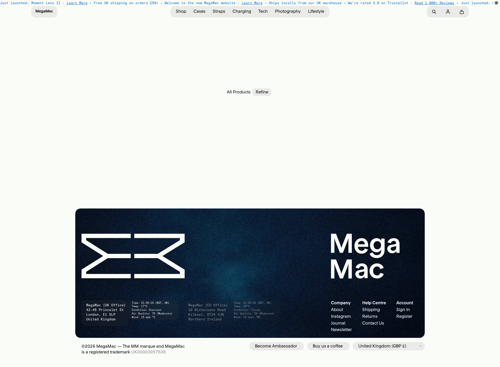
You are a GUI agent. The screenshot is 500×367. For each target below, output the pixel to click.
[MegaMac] (44, 11)
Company (341, 302)
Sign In (403, 309)
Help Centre (374, 302)
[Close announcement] (496, 3)
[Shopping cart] (462, 12)
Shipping (371, 309)
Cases (199, 11)
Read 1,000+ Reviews (434, 3)
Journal (338, 323)
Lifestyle (316, 11)
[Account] (448, 12)
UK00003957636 (148, 352)
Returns (370, 316)
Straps (219, 11)
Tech (263, 11)
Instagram (341, 316)
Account (404, 302)
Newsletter (341, 329)
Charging (242, 11)
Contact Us (373, 323)
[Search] (434, 12)
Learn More (77, 3)
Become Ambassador (276, 346)
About (337, 309)
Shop (181, 11)
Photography (288, 11)
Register (404, 316)
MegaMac (106, 346)
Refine (262, 91)
